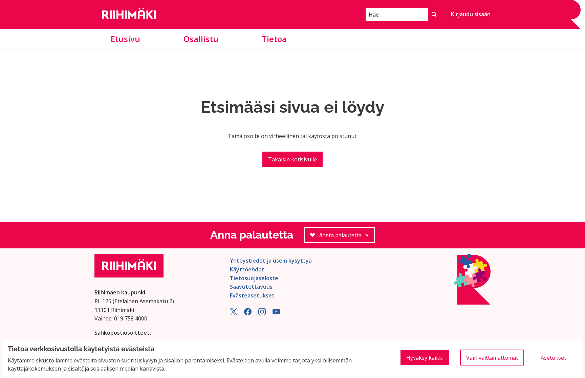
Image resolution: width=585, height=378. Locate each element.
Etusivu (125, 38)
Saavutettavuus (251, 286)
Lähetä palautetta (345, 237)
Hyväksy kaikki (424, 357)
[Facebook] (248, 313)
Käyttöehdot (247, 269)
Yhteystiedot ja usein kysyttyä (271, 260)
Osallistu (200, 38)
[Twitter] (233, 313)
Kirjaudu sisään (471, 14)
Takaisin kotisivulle (292, 159)
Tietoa (274, 38)
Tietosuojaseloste (254, 278)
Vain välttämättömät (492, 357)
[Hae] (434, 14)
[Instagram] (262, 313)
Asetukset (553, 357)
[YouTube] (276, 313)
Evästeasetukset (252, 295)
